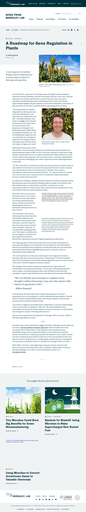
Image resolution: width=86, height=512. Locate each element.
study (23, 121)
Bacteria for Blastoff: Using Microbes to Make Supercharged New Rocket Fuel (62, 425)
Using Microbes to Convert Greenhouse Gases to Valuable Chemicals (22, 476)
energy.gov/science (19, 352)
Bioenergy (19, 366)
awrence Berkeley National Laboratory (34, 327)
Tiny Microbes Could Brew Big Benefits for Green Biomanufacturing (22, 423)
